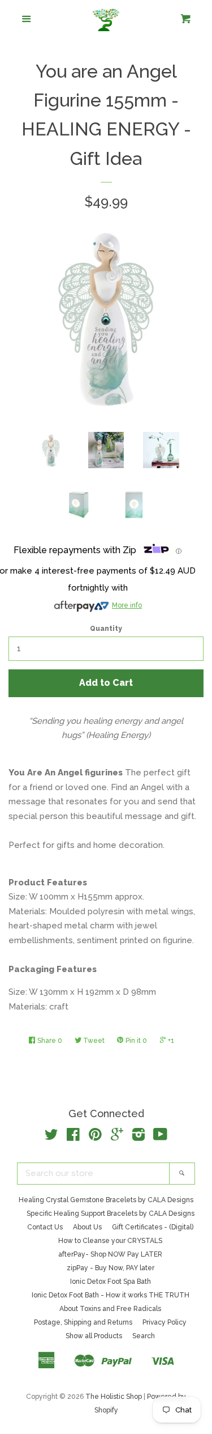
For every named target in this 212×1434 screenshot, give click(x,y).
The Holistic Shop (113, 1397)
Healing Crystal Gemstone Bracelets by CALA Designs (106, 1200)
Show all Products (94, 1336)
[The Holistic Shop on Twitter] (51, 1137)
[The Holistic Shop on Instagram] (138, 1137)
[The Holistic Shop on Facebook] (73, 1137)
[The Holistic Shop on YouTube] (160, 1137)
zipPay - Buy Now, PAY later (110, 1268)
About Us (87, 1227)
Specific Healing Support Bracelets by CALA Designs (110, 1213)
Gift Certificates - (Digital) (152, 1227)
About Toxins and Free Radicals (110, 1309)
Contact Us (45, 1227)
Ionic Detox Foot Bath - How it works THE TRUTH (110, 1295)
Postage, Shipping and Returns (83, 1322)
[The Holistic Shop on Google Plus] (117, 1137)
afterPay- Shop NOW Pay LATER (110, 1254)
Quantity (106, 629)
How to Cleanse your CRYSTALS (110, 1241)
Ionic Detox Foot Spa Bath (110, 1281)
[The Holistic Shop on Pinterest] (95, 1137)
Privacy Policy (164, 1322)
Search (143, 1336)
